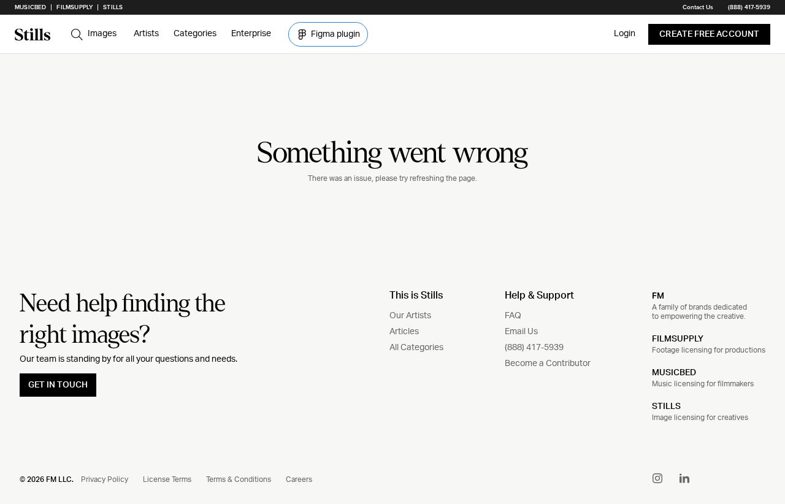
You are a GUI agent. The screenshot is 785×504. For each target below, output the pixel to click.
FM (658, 295)
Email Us (521, 331)
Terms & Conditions (238, 479)
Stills (113, 7)
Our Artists (410, 315)
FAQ (513, 315)
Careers (299, 479)
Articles (404, 331)
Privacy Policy (104, 479)
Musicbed (30, 7)
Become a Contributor (548, 363)
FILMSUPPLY (677, 339)
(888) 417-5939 (749, 7)
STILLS (666, 406)
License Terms (167, 479)
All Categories (416, 347)
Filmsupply (74, 7)
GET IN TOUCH (58, 385)
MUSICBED (674, 372)
